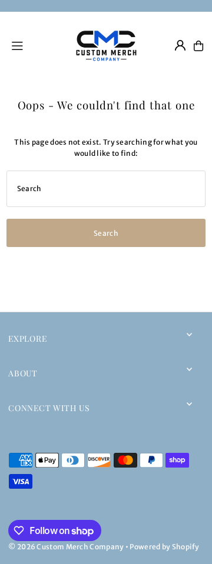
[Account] (180, 45)
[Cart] (198, 46)
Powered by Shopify (164, 546)
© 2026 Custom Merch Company (66, 546)
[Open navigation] (35, 45)
